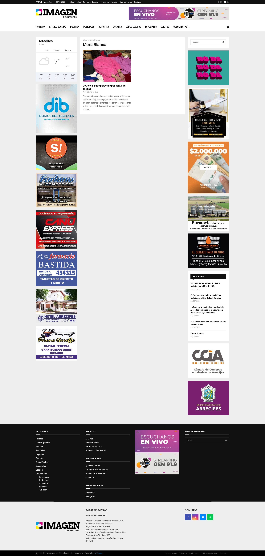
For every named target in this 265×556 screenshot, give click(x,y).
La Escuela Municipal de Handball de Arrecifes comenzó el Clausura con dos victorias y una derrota (207, 310)
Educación (43, 483)
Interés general (57, 27)
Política (74, 27)
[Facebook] (188, 517)
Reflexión (43, 486)
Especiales (151, 27)
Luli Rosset (98, 553)
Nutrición (43, 490)
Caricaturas (44, 477)
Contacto (137, 2)
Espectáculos (133, 27)
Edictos (165, 27)
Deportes (104, 27)
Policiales (88, 27)
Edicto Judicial (197, 333)
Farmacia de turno (94, 446)
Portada (40, 27)
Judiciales (43, 480)
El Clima (89, 439)
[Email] (203, 517)
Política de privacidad (95, 473)
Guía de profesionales (108, 2)
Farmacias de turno (90, 2)
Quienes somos (126, 2)
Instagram (90, 496)
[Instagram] (195, 517)
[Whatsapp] (210, 517)
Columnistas (180, 27)
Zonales (117, 27)
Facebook (90, 493)
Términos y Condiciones (97, 469)
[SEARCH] (223, 42)
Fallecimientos (75, 2)
